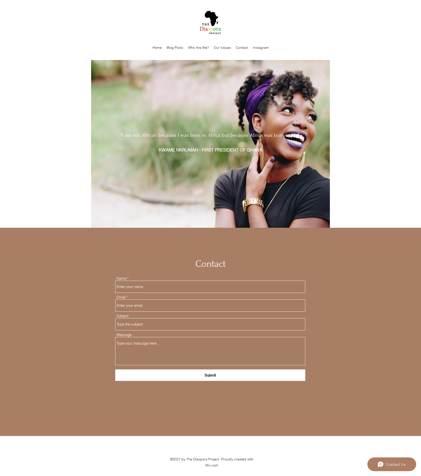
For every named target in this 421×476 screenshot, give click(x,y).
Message (124, 335)
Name (121, 278)
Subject (122, 316)
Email (120, 297)
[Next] (308, 121)
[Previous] (120, 121)
